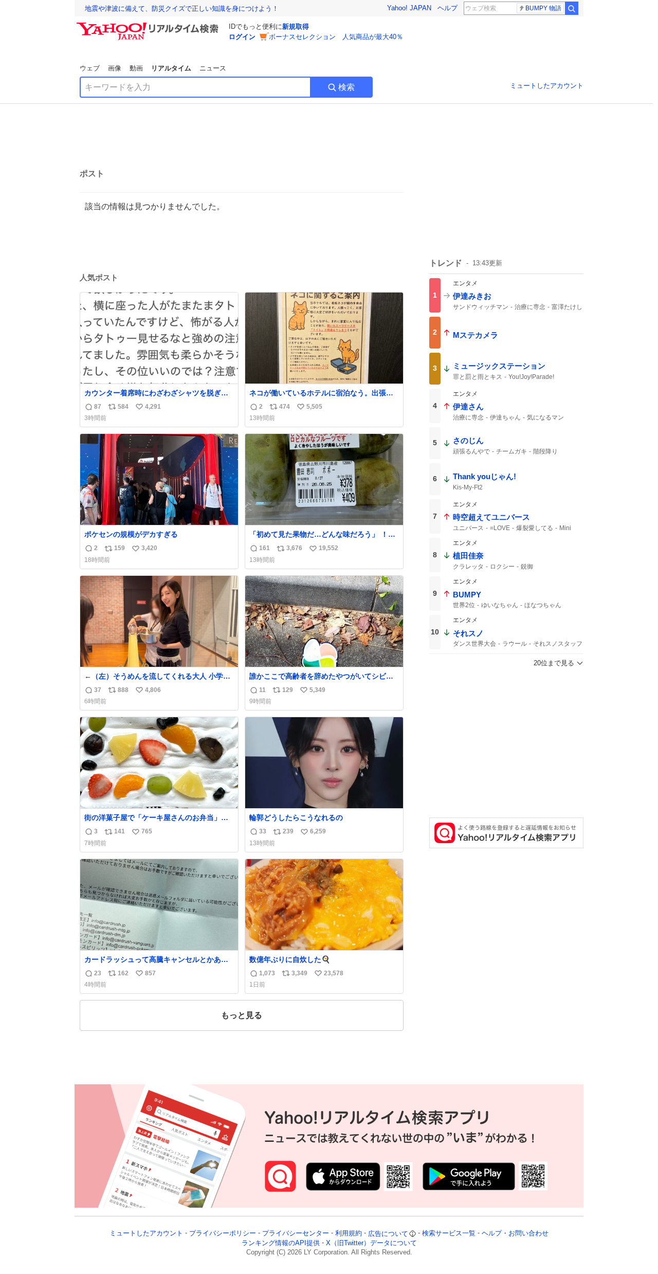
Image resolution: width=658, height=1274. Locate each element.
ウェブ (90, 68)
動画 (136, 68)
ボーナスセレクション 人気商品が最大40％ (336, 37)
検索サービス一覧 (449, 1233)
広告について (388, 1233)
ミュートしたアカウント (546, 85)
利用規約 (348, 1233)
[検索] (571, 8)
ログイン (242, 37)
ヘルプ (447, 8)
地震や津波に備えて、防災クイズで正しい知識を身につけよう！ (182, 8)
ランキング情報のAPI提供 (281, 1243)
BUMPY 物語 (543, 8)
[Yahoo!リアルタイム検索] (149, 25)
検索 (346, 87)
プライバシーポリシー (222, 1233)
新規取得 (295, 26)
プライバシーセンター (295, 1233)
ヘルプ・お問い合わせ (515, 1233)
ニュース (212, 68)
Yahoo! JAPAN (409, 8)
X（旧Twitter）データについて (371, 1243)
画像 (114, 68)
